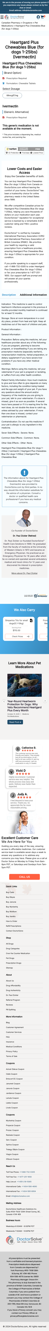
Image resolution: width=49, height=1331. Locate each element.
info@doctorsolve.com (32, 10)
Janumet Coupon (13, 1083)
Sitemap (9, 968)
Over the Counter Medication (18, 953)
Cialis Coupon (11, 1074)
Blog (8, 1022)
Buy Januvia (11, 902)
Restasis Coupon (13, 1135)
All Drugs (9, 944)
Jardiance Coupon (13, 1093)
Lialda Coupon (12, 1103)
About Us (10, 981)
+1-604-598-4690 (29, 1186)
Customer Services (13, 1032)
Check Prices (17, 636)
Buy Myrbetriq (12, 907)
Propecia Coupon (13, 1125)
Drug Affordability (13, 985)
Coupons (10, 1063)
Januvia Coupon (12, 1088)
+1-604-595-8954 (28, 1191)
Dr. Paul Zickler (12, 995)
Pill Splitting (11, 1009)
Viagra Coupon (12, 1154)
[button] (24, 151)
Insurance (10, 1042)
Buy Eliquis (10, 897)
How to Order (11, 921)
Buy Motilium (11, 911)
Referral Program (13, 1000)
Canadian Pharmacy (11, 22)
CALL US (24, 876)
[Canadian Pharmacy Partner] (14, 17)
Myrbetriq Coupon (13, 1120)
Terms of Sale (11, 1056)
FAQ (8, 1037)
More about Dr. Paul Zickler (25, 573)
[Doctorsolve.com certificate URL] (35, 595)
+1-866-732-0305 (17, 266)
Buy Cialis (10, 892)
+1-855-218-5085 (24, 1182)
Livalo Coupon (12, 1108)
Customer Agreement (15, 1027)
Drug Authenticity (13, 990)
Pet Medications (13, 716)
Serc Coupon (11, 1140)
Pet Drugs (10, 958)
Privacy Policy (12, 1051)
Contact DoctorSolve (14, 931)
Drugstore (27, 22)
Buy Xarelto (10, 916)
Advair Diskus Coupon (15, 1069)
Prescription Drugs (13, 963)
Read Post (14, 722)
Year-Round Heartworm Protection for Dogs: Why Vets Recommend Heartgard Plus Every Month (24, 706)
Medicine (25, 714)
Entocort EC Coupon (14, 1079)
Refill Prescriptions (13, 926)
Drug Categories (12, 948)
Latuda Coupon (12, 1098)
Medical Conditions (14, 1046)
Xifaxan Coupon (12, 1159)
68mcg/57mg (12, 95)
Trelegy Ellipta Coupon (15, 1149)
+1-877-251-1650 (24, 1177)
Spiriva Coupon (12, 1145)
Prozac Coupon (12, 1130)
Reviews (9, 1005)
